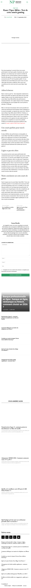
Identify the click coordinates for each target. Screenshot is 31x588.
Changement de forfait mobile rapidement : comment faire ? (8, 360)
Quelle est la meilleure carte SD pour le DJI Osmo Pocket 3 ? (14, 489)
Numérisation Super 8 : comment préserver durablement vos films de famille (9, 318)
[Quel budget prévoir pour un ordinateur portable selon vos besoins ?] (15, 507)
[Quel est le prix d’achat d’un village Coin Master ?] (25, 350)
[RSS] (10, 537)
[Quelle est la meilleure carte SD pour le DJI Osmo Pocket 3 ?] (15, 476)
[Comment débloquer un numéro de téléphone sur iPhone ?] (25, 328)
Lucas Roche (9, 17)
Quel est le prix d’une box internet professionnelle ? (22, 209)
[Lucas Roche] (15, 217)
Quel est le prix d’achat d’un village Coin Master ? (13, 561)
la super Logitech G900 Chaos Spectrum (15, 123)
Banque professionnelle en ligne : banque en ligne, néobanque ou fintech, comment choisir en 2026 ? (15, 301)
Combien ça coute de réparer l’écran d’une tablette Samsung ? (10, 339)
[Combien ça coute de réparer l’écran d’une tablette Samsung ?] (25, 339)
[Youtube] (18, 537)
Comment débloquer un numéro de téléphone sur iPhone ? (9, 328)
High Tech (15, 8)
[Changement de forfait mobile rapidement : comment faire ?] (25, 360)
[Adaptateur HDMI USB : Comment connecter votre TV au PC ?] (15, 445)
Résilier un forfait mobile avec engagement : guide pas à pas (14, 577)
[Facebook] (3, 537)
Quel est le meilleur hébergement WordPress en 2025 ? (14, 574)
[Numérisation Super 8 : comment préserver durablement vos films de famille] (25, 318)
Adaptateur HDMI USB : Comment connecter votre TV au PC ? (15, 458)
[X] (14, 537)
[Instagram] (7, 537)
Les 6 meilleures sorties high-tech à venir (8, 208)
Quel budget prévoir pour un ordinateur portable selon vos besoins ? (13, 520)
